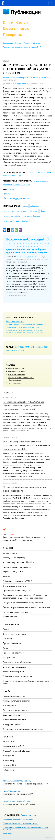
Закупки (6, 576)
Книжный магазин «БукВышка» (16, 751)
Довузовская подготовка (14, 633)
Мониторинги (9, 705)
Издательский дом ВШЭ (14, 746)
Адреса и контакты (28, 815)
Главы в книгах (16, 28)
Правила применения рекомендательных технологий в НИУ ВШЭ (25, 828)
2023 (37, 347)
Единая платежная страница (15, 612)
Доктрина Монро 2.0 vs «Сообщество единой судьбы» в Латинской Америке (26, 251)
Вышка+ (6, 648)
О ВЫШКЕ (8, 548)
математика (38, 330)
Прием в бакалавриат (12, 643)
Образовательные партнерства (17, 676)
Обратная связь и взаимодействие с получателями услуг (26, 682)
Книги (8, 22)
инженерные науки (31, 327)
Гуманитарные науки (16, 368)
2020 (8, 350)
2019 (13, 350)
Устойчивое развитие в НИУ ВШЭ (18, 562)
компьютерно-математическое (19, 330)
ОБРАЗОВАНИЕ (11, 624)
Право (20, 175)
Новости (8, 392)
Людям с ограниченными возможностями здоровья (26, 607)
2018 (17, 350)
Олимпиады (8, 638)
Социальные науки (16, 380)
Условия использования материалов (18, 819)
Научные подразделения (14, 696)
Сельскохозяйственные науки (21, 377)
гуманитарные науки (14, 327)
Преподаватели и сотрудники (17, 567)
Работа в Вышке (10, 616)
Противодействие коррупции (16, 590)
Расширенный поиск (32, 43)
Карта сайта (7, 833)
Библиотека (8, 741)
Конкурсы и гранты (11, 724)
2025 (27, 347)
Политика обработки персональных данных (20, 823)
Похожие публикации (25, 239)
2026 (22, 347)
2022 (41, 347)
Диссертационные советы (15, 710)
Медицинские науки (16, 374)
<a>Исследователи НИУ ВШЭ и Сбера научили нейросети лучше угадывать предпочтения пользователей (23, 405)
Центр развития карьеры (14, 666)
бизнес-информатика (15, 321)
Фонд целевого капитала (14, 585)
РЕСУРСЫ (8, 736)
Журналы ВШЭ (9, 765)
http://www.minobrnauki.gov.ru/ (17, 780)
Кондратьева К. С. (22, 84)
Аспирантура (9, 657)
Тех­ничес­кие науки (16, 383)
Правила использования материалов (16, 47)
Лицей (6, 629)
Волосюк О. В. (22, 257)
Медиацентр (8, 760)
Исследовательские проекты (16, 700)
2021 (46, 347)
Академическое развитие (14, 719)
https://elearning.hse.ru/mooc (16, 801)
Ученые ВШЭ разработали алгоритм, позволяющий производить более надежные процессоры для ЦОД (26, 445)
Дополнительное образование (17, 662)
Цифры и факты (10, 553)
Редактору (48, 837)
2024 (32, 347)
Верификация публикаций (13, 43)
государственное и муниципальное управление (26, 324)
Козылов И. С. (33, 257)
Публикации (26, 11)
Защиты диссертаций (12, 714)
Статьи (22, 22)
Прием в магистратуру (13, 652)
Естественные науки (16, 371)
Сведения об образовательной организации (23, 602)
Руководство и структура (15, 557)
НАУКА (7, 691)
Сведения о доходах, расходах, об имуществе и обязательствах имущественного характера (25, 596)
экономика (38, 332)
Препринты (13, 34)
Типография (8, 755)
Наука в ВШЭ (36, 47)
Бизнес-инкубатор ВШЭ (13, 671)
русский (13, 189)
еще (22, 350)
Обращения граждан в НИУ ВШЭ (18, 581)
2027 (17, 347)
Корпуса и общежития (13, 571)
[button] (6, 243)
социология (28, 332)
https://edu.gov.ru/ (11, 790)
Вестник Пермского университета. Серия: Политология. (25, 77)
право (19, 332)
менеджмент (11, 332)
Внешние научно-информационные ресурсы (23, 729)
